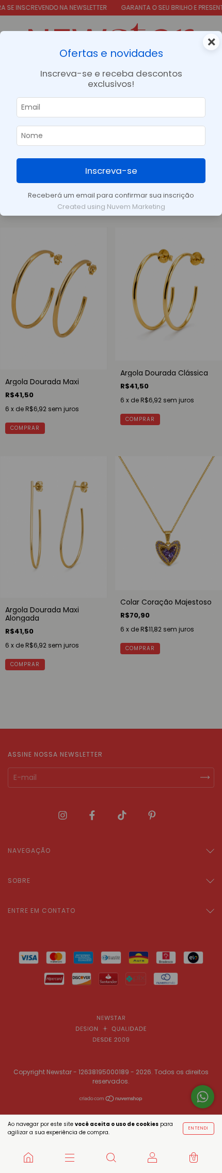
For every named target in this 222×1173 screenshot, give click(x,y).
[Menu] (69, 1157)
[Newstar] (28, 1157)
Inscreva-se (111, 170)
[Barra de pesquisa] (111, 1157)
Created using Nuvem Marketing (111, 206)
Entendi (198, 1128)
